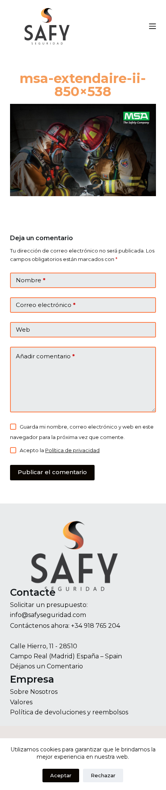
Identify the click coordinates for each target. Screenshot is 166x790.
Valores (21, 702)
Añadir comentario (45, 356)
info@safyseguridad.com (48, 615)
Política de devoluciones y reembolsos (69, 712)
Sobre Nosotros (34, 691)
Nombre (31, 280)
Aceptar (60, 775)
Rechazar (103, 775)
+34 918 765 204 (95, 625)
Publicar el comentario (52, 472)
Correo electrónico (46, 305)
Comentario (65, 666)
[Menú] (152, 26)
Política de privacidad (72, 450)
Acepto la (60, 450)
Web (23, 329)
